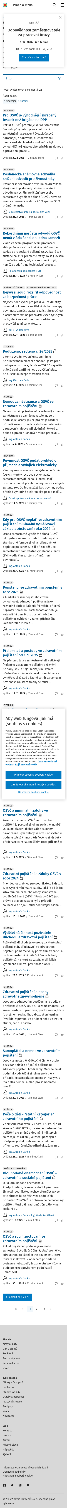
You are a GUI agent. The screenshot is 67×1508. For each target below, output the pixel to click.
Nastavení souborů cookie (18, 1475)
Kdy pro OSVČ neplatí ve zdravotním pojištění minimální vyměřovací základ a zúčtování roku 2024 (32, 524)
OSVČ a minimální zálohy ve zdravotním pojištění (25, 812)
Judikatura (8, 1387)
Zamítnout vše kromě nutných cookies (33, 784)
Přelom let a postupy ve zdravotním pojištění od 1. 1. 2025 (32, 652)
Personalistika (11, 1363)
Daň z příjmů (10, 1348)
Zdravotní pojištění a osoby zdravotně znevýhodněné (25, 994)
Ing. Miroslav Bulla (19, 380)
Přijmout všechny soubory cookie (33, 774)
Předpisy (8, 1406)
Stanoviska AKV (11, 1392)
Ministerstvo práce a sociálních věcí (29, 212)
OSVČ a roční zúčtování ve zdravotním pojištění (24, 1238)
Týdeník (7, 1454)
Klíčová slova (10, 1444)
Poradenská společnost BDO (25, 270)
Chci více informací (34, 57)
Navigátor (8, 1416)
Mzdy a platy (10, 1344)
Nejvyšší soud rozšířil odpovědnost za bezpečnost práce (32, 294)
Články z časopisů (13, 1382)
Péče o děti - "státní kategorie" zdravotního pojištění (28, 1116)
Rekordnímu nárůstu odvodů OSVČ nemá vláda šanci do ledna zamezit (31, 235)
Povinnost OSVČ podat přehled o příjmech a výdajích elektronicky (30, 462)
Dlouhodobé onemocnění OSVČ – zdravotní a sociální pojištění (30, 1175)
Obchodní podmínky (14, 1471)
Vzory (6, 1411)
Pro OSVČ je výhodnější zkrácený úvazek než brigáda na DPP (29, 117)
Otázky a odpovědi (13, 1396)
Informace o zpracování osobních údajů (25, 1467)
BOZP (6, 1367)
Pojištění (8, 1353)
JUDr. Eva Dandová (19, 330)
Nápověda (8, 1449)
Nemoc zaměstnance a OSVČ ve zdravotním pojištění (28, 403)
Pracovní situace (12, 1401)
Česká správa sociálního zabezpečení (30, 498)
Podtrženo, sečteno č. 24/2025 (27, 351)
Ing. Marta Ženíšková (42, 1215)
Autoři (6, 1440)
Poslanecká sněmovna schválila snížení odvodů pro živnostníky (29, 176)
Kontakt (7, 1430)
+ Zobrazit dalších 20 (17, 1297)
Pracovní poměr (12, 1358)
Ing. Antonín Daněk (19, 439)
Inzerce (7, 1435)
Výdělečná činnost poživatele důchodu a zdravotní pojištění (28, 935)
